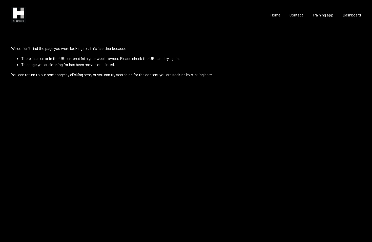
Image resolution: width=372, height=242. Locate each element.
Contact (296, 14)
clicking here (80, 74)
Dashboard (352, 14)
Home (275, 14)
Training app (323, 14)
